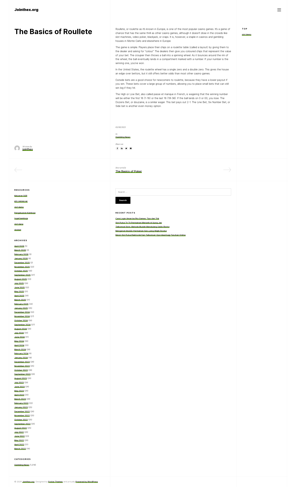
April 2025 (19, 295)
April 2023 (19, 395)
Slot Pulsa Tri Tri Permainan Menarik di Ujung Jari (138, 222)
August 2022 (20, 428)
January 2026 (21, 258)
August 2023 (20, 378)
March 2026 (20, 250)
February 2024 (21, 353)
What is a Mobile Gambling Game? (82, 171)
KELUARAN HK (21, 201)
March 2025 (20, 299)
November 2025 (22, 266)
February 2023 (21, 403)
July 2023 (19, 382)
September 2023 (22, 374)
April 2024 (19, 345)
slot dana (18, 224)
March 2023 (20, 399)
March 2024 (20, 349)
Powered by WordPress (87, 481)
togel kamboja (21, 218)
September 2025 (22, 275)
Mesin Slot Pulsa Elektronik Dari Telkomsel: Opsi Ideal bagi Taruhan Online (150, 235)
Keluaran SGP (20, 195)
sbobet (17, 229)
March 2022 (20, 448)
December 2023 (22, 362)
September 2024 (22, 324)
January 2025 (21, 308)
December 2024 (22, 312)
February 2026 (21, 254)
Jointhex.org (28, 481)
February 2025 (21, 304)
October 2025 (21, 270)
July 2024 (19, 333)
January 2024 (21, 357)
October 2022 (21, 419)
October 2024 (21, 320)
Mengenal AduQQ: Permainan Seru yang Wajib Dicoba (141, 231)
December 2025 (22, 262)
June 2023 (19, 386)
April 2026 (19, 246)
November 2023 (22, 366)
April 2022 (19, 444)
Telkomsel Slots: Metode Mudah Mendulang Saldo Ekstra (142, 226)
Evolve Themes (55, 481)
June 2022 (19, 436)
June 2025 (19, 287)
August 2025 (20, 279)
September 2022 (22, 424)
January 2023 (21, 407)
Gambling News (122, 137)
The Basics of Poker (128, 171)
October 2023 (21, 370)
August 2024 (20, 328)
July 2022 (19, 432)
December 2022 (22, 411)
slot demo (246, 34)
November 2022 (22, 415)
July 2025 (19, 283)
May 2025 (19, 291)
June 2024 (19, 337)
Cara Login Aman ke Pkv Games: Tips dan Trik (137, 218)
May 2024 (19, 341)
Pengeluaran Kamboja (24, 212)
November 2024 (22, 316)
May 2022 (19, 440)
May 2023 (19, 391)
